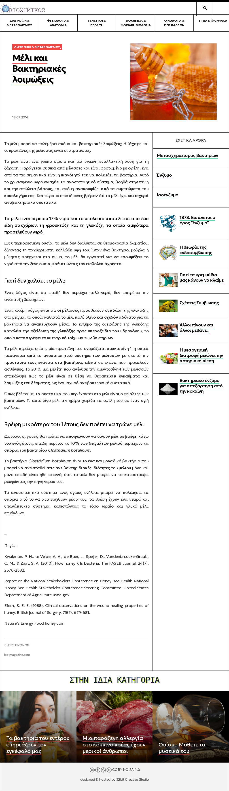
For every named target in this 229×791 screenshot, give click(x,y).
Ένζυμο (164, 175)
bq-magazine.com (17, 655)
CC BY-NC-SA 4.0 (126, 769)
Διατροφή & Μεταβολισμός (19, 23)
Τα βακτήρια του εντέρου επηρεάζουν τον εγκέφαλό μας (38, 745)
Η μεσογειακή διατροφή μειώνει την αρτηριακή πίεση (201, 355)
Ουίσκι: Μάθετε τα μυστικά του (182, 748)
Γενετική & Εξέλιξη (97, 23)
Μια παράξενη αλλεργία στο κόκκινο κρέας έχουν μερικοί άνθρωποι (114, 745)
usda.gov (61, 594)
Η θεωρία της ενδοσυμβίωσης (196, 249)
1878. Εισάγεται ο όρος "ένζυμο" (197, 220)
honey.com (55, 623)
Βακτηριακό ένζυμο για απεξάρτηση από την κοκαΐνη (201, 385)
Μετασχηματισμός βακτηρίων (187, 155)
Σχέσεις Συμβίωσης (199, 303)
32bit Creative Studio (132, 779)
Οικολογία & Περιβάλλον (174, 23)
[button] (221, 8)
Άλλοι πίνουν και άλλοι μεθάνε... (196, 327)
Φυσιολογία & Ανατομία (58, 23)
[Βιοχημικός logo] (22, 8)
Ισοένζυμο (167, 195)
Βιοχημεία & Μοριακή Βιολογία (136, 23)
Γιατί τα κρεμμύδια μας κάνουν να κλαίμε (202, 277)
